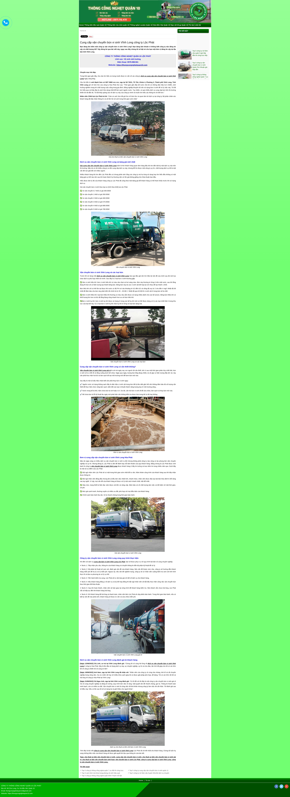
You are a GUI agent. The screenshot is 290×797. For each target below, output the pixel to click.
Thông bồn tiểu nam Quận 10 (95, 25)
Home (81, 25)
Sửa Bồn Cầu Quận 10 (161, 25)
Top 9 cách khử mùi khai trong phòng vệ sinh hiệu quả (101, 773)
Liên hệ (198, 25)
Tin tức (191, 25)
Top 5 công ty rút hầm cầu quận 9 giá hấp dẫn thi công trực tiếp (200, 37)
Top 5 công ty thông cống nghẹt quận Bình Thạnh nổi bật (102, 776)
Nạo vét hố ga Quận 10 (179, 25)
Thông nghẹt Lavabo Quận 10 (141, 25)
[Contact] (5, 22)
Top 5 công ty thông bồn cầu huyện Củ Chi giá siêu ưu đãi (200, 71)
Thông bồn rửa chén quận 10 (118, 25)
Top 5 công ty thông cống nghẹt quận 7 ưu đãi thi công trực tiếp (200, 60)
